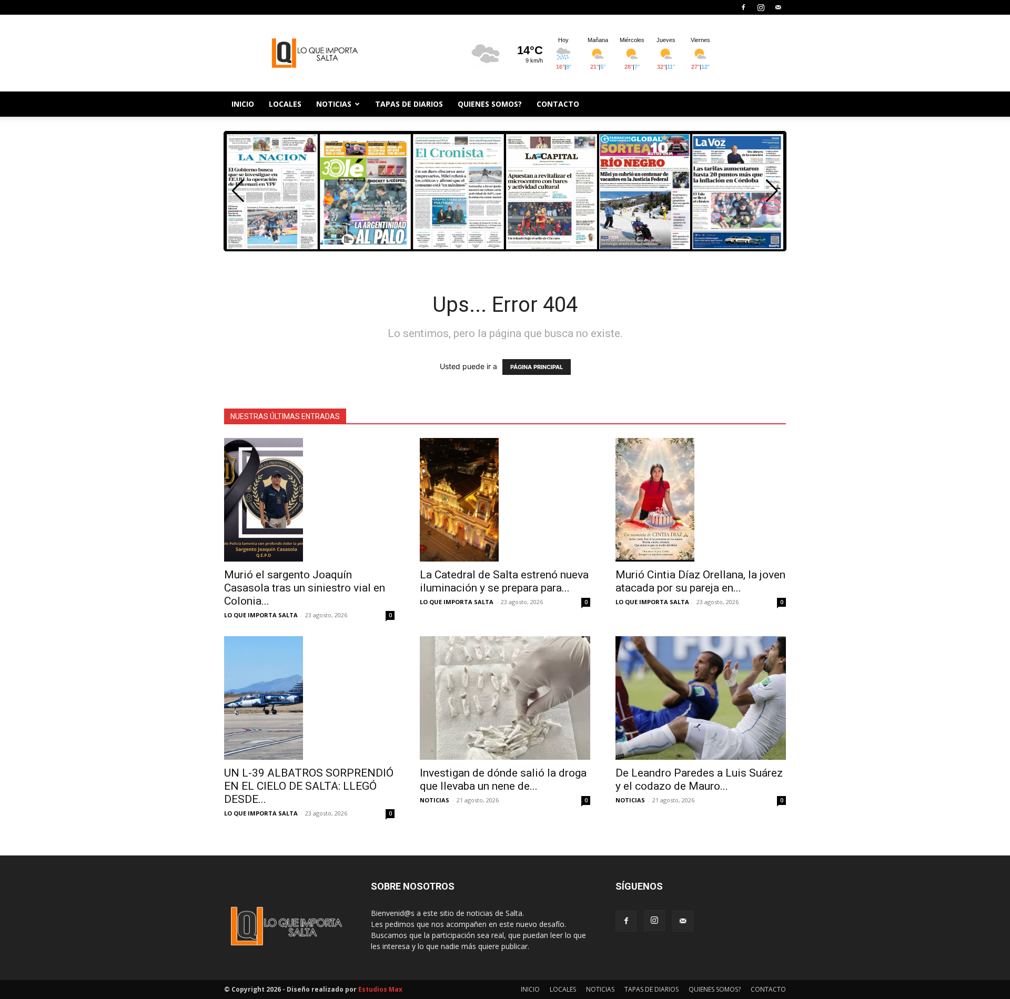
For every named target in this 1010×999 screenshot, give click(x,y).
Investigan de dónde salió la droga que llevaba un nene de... (503, 779)
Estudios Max (380, 989)
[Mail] (778, 7)
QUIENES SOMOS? (490, 104)
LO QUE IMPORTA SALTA (261, 615)
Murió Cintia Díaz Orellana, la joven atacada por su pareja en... (700, 581)
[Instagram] (761, 7)
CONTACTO (558, 104)
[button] (772, 190)
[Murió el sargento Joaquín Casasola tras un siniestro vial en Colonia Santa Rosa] (309, 500)
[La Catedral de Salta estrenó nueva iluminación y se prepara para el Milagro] (505, 500)
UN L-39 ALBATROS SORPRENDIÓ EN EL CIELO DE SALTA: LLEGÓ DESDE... (308, 786)
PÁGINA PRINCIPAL (536, 367)
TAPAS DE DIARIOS (409, 104)
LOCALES (285, 104)
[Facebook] (743, 7)
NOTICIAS (333, 104)
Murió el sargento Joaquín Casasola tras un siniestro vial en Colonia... (304, 587)
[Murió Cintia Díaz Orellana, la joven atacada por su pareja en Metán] (700, 500)
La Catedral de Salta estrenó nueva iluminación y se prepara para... (504, 581)
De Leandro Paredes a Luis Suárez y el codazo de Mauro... (699, 779)
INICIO (242, 104)
